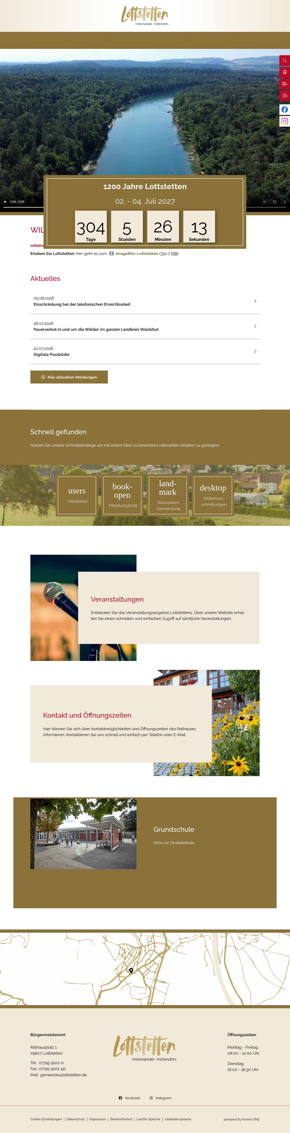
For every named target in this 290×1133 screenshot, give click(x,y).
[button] (284, 72)
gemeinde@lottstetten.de (63, 1074)
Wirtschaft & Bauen (175, 40)
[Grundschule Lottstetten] (83, 834)
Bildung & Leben (114, 40)
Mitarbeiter (78, 501)
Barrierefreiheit (121, 1119)
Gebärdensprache (178, 1119)
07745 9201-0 (51, 1062)
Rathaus (54, 40)
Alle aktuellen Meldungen (72, 377)
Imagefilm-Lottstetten (137, 253)
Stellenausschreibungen (214, 501)
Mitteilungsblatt (123, 505)
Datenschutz (75, 1119)
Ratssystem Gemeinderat (168, 505)
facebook (132, 1098)
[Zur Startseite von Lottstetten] (145, 16)
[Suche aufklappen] (284, 60)
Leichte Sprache (148, 1119)
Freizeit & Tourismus (236, 40)
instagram (164, 1098)
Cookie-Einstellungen (46, 1119)
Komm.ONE (251, 1119)
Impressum (97, 1119)
